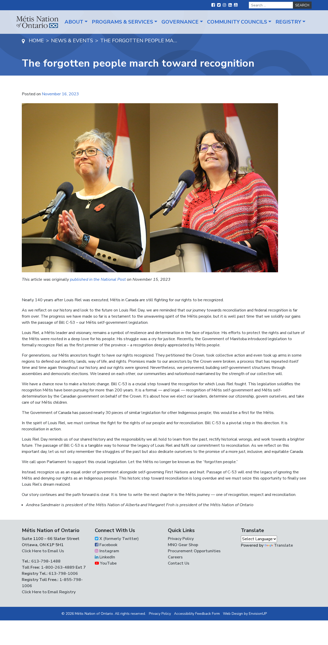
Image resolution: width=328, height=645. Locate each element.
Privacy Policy (181, 539)
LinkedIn (106, 557)
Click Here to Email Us (43, 551)
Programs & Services (122, 21)
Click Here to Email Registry (49, 592)
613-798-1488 (45, 561)
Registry (288, 21)
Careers (175, 557)
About (74, 21)
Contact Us (178, 563)
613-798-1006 (63, 573)
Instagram (108, 551)
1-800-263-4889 (58, 567)
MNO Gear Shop (183, 545)
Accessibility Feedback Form (197, 613)
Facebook (107, 545)
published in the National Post (98, 279)
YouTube (108, 563)
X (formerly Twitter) (118, 539)
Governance (180, 21)
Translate (283, 545)
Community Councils (237, 21)
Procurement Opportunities (194, 551)
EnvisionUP (258, 613)
